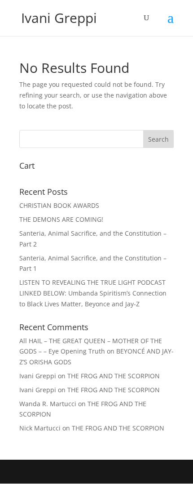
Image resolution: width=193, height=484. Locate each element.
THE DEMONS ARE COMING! (61, 219)
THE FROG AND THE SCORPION (113, 376)
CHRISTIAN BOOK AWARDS (59, 205)
